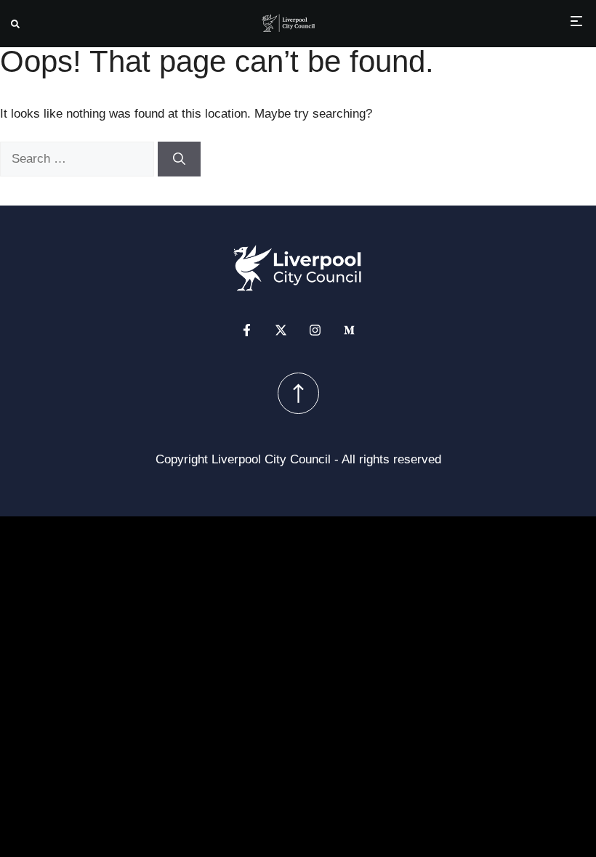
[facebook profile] (247, 330)
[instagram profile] (315, 330)
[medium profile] (349, 330)
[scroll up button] (298, 393)
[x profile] (281, 330)
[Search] (179, 159)
